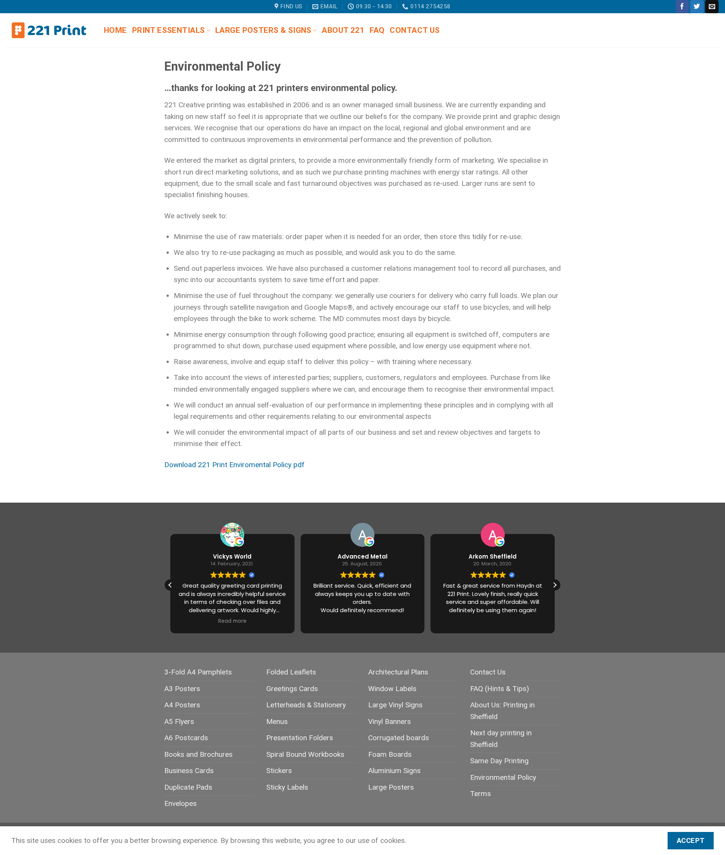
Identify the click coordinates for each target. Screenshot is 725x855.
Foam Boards (390, 754)
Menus (277, 721)
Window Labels (392, 688)
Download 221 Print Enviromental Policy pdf (234, 464)
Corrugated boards (398, 737)
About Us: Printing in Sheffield (502, 711)
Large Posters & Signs (263, 30)
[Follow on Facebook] (682, 6)
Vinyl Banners (389, 721)
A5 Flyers (179, 721)
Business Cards (189, 770)
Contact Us (415, 30)
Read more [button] (232, 621)
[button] (554, 585)
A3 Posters (182, 688)
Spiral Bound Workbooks (305, 754)
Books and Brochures (198, 754)
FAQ (377, 30)
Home (115, 30)
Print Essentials (168, 30)
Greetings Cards (292, 688)
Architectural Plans (398, 672)
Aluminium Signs (394, 770)
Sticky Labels (287, 787)
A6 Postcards (186, 737)
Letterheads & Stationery (306, 705)
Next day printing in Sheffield (501, 738)
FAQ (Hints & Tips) (499, 688)
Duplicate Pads (188, 787)
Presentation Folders (299, 737)
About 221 (343, 30)
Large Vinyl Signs (395, 705)
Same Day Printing (499, 760)
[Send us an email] (712, 6)
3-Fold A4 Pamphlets (198, 672)
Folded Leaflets (291, 672)
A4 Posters (182, 705)
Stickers (279, 770)
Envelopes (180, 803)
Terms (480, 793)
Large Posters (391, 787)
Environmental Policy (503, 777)
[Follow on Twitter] (697, 6)
